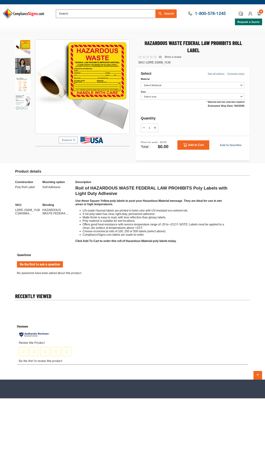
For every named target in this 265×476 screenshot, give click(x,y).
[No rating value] (148, 57)
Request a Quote (248, 21)
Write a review (173, 56)
